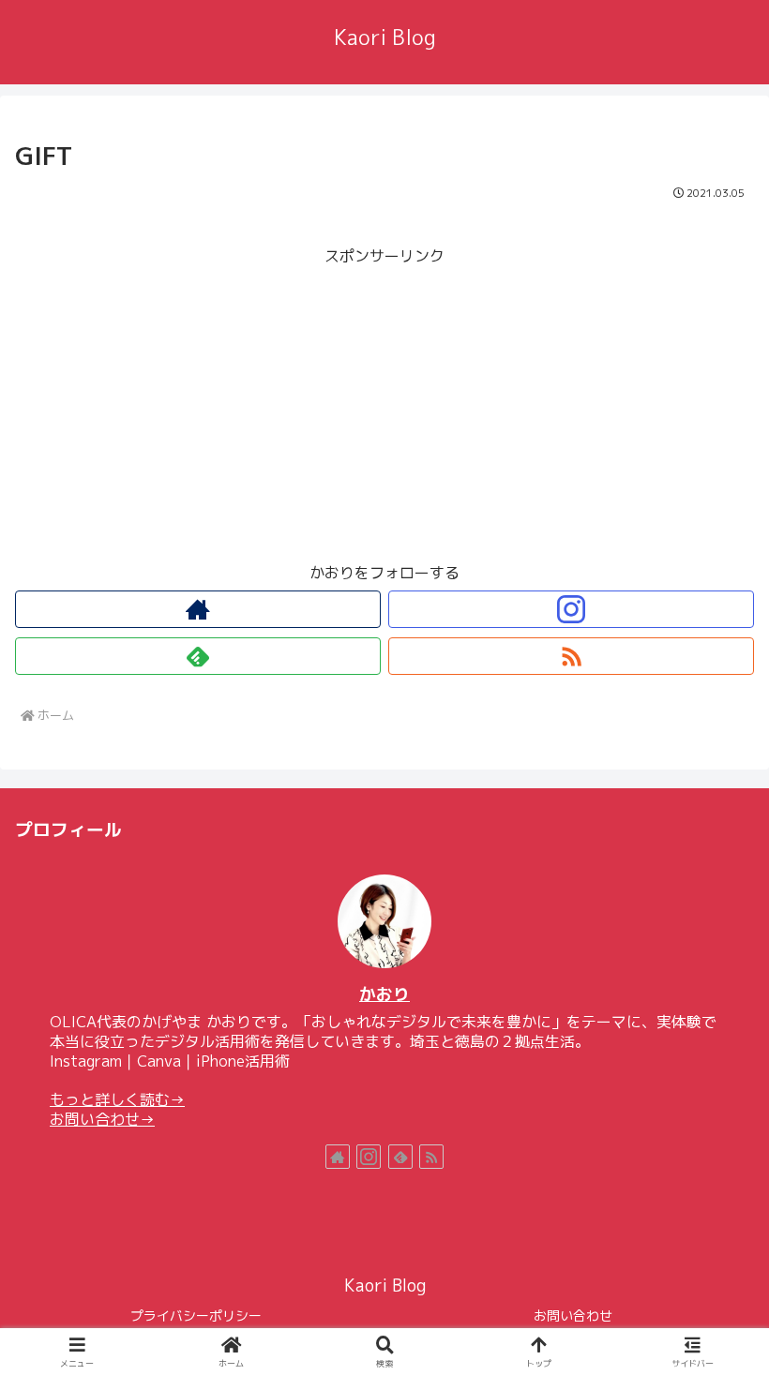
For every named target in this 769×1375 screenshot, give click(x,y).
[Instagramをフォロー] (571, 609)
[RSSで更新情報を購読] (571, 656)
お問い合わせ (573, 1315)
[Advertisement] (384, 401)
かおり (384, 994)
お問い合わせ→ (102, 1119)
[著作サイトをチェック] (198, 609)
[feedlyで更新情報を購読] (198, 656)
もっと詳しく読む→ (117, 1099)
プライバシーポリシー (196, 1315)
